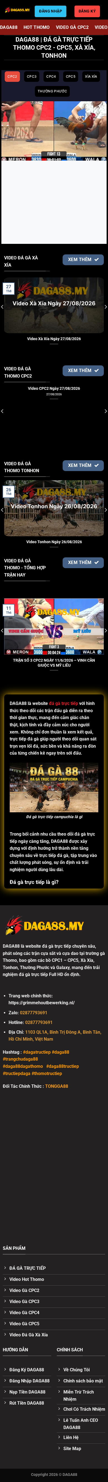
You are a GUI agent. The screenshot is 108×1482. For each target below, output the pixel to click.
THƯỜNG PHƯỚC (52, 91)
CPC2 (12, 76)
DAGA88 (8, 27)
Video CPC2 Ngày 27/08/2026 (54, 388)
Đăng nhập (50, 11)
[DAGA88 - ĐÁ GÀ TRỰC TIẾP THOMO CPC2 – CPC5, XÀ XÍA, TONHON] (17, 10)
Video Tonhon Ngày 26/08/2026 (54, 542)
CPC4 (51, 76)
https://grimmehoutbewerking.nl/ (42, 1002)
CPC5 (70, 76)
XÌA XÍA (91, 76)
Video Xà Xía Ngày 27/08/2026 (54, 339)
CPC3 (32, 76)
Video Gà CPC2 (72, 27)
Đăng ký (87, 11)
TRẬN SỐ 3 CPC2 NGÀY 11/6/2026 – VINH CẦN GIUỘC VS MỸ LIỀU (54, 662)
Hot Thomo (37, 27)
